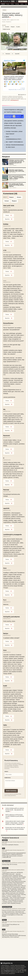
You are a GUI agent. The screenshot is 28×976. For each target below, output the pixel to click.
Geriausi (7, 200)
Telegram (13, 26)
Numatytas (8, 53)
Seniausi (19, 197)
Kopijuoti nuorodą (6, 29)
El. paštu (18, 26)
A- (3, 53)
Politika (12, 4)
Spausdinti (17, 53)
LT (16, 1)
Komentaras (7, 777)
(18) (10, 17)
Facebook (7, 26)
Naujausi (11, 197)
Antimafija (17, 4)
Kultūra (22, 4)
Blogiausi (14, 200)
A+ (12, 53)
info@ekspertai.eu (14, 100)
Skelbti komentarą (11, 790)
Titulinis (3, 4)
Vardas (6, 771)
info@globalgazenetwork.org (10, 970)
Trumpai (7, 4)
